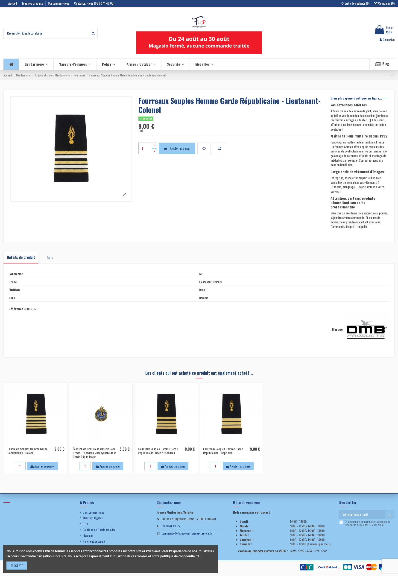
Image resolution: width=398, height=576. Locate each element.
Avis (50, 257)
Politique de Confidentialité (99, 529)
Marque (337, 329)
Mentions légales (93, 518)
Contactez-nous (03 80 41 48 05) (94, 3)
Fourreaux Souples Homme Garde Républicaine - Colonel (27, 450)
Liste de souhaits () (357, 3)
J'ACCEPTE (17, 565)
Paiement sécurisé (94, 541)
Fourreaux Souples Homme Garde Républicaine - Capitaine (223, 450)
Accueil (13, 3)
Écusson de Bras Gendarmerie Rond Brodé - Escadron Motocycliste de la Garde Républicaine (94, 452)
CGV (85, 524)
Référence (16, 309)
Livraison (88, 535)
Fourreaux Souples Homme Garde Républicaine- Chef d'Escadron (158, 450)
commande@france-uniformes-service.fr (186, 533)
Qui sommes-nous (59, 3)
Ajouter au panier (180, 148)
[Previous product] (391, 74)
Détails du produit (21, 257)
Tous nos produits (33, 3)
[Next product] (394, 74)
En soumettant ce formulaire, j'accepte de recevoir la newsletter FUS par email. (367, 523)
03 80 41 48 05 (170, 525)
